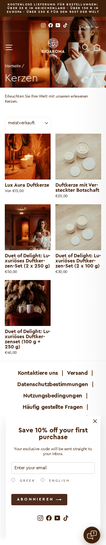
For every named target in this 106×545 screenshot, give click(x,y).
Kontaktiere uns (38, 373)
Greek (26, 480)
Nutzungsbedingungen (52, 396)
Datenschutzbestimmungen (52, 384)
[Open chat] (91, 535)
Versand (77, 373)
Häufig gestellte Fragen (53, 407)
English (58, 480)
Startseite (13, 66)
